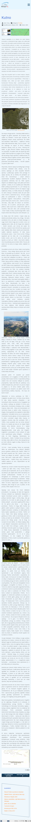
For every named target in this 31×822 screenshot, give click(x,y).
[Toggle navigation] (29, 4)
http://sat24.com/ (21, 130)
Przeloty (20, 23)
